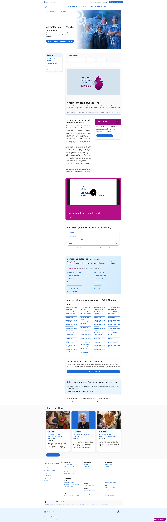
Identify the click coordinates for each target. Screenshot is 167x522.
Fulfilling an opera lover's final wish (81, 435)
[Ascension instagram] (122, 511)
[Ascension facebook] (112, 511)
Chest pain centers (99, 278)
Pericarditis (97, 285)
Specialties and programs (51, 59)
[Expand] (60, 59)
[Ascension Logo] (49, 511)
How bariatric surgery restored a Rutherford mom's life (54, 436)
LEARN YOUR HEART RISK (104, 135)
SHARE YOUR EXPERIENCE (52, 463)
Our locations (91, 60)
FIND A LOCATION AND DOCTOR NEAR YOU (60, 41)
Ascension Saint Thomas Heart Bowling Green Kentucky (85, 317)
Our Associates (77, 431)
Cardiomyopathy (71, 278)
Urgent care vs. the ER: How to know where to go (107, 435)
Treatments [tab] (98, 268)
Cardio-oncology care (100, 275)
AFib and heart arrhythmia (74, 272)
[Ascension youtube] (118, 511)
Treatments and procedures (54, 70)
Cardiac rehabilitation (73, 275)
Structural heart (98, 288)
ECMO (69, 282)
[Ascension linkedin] (115, 511)
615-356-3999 (115, 112)
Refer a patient (101, 60)
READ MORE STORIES (52, 455)
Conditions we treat (52, 63)
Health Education (103, 431)
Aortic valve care (99, 272)
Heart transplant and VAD (74, 285)
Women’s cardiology (72, 291)
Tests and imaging (51, 66)
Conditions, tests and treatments (76, 60)
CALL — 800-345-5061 (93, 372)
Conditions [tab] (85, 268)
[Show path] (47, 11)
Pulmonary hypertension (74, 288)
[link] (96, 2)
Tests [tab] (91, 268)
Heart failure (97, 282)
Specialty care (54, 11)
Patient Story (51, 431)
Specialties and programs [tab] (74, 268)
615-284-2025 (91, 391)
